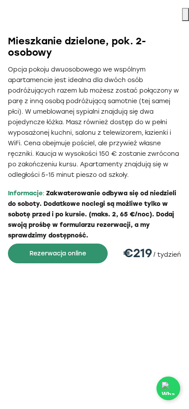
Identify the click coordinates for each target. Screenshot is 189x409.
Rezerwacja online (57, 253)
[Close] (185, 14)
